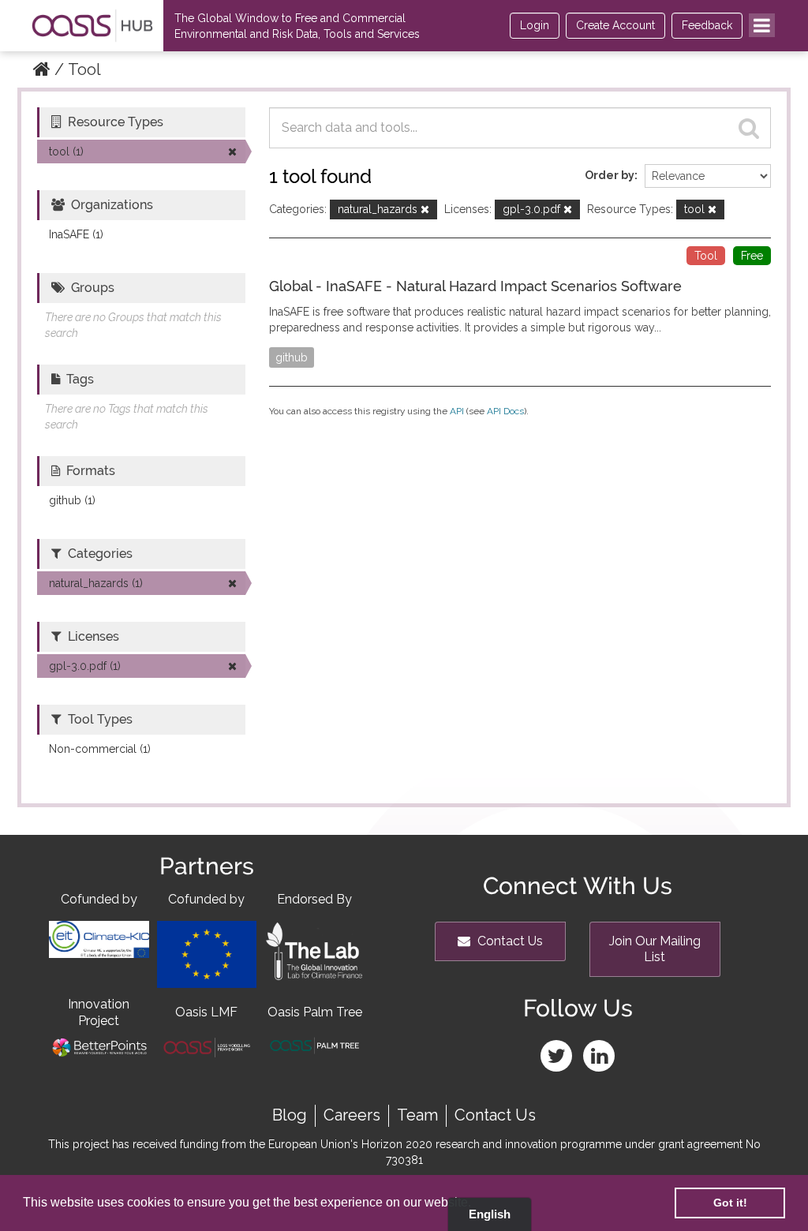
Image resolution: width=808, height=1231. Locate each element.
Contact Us (508, 941)
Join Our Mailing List (655, 949)
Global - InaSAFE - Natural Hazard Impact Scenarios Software (475, 286)
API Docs (505, 411)
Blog (289, 1115)
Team (417, 1115)
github (291, 357)
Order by (609, 175)
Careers (352, 1115)
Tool (84, 69)
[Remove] (425, 210)
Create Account (615, 25)
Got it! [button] (730, 1202)
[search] (749, 128)
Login (534, 25)
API (457, 411)
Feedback (707, 25)
